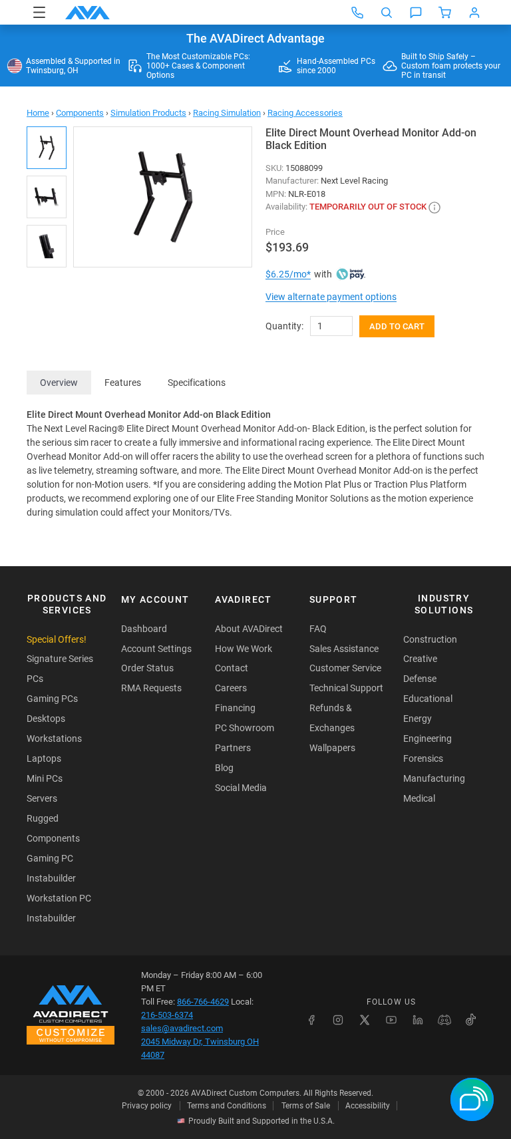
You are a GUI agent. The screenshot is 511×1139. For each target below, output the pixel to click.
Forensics (423, 758)
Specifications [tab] (197, 382)
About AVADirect (249, 628)
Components (80, 113)
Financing (235, 708)
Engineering (427, 738)
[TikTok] (471, 1020)
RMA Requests (151, 688)
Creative (420, 658)
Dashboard (144, 628)
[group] (163, 197)
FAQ (318, 628)
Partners (233, 747)
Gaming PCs (52, 698)
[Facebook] (311, 1020)
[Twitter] (364, 1020)
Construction (430, 639)
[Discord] (444, 1020)
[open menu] (39, 12)
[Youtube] (391, 1020)
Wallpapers (332, 747)
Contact (231, 668)
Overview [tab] (59, 382)
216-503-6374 (167, 1015)
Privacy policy (147, 1105)
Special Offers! (56, 639)
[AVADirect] (87, 12)
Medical (419, 798)
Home (38, 113)
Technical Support (346, 688)
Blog (224, 767)
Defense (419, 678)
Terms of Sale (305, 1105)
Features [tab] (122, 382)
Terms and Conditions (226, 1105)
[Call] (357, 13)
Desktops (46, 718)
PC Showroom (244, 728)
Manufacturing (434, 778)
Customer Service (345, 668)
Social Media (241, 787)
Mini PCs (45, 778)
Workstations (54, 738)
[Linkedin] (418, 1020)
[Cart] (445, 13)
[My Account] (474, 13)
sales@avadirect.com (182, 1028)
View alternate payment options (331, 296)
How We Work (243, 648)
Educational (427, 698)
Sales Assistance (344, 648)
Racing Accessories (305, 113)
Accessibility (367, 1105)
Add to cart (397, 326)
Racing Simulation (227, 113)
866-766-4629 (203, 1002)
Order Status (147, 668)
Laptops (44, 758)
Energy (417, 718)
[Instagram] (338, 1020)
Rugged (43, 818)
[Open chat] (416, 13)
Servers (42, 798)
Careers (231, 688)
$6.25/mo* (288, 274)
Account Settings (156, 648)
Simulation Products (148, 113)
